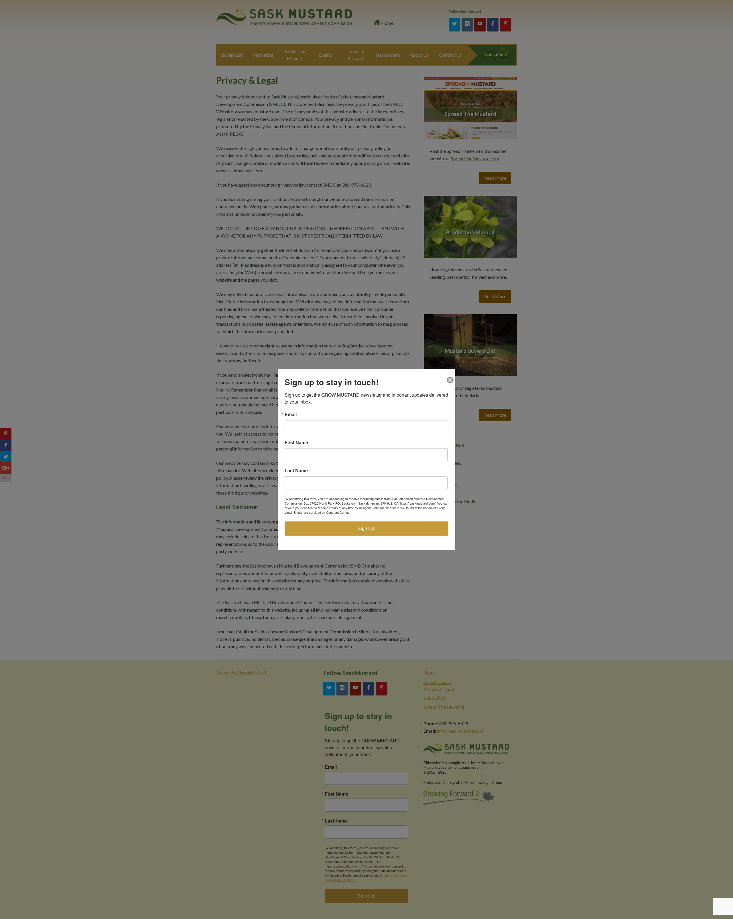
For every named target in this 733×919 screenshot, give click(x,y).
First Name (296, 442)
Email (291, 414)
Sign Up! (366, 528)
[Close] (450, 374)
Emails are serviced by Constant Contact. (322, 512)
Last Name (296, 470)
